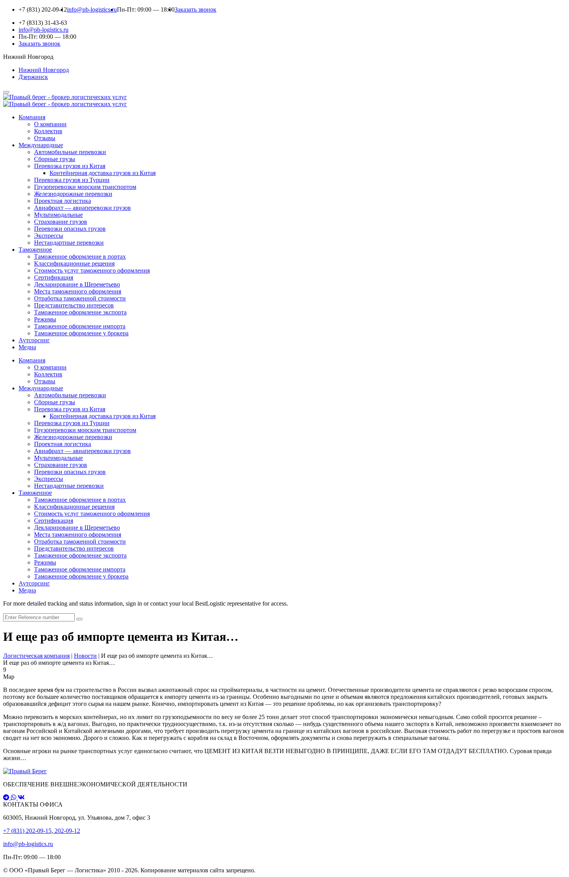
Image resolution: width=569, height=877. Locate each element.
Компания (32, 117)
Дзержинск (33, 77)
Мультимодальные (58, 214)
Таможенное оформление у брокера (81, 333)
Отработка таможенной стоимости (80, 298)
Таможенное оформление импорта (79, 326)
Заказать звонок (195, 9)
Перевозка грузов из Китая (69, 166)
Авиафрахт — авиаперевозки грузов (82, 207)
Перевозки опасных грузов (70, 228)
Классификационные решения (74, 263)
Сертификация (53, 277)
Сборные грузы (54, 159)
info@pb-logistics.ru (28, 844)
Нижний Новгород (44, 70)
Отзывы (44, 138)
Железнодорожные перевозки (73, 194)
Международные (41, 145)
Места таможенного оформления (77, 291)
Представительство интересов (74, 305)
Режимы (45, 319)
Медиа (27, 347)
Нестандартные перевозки (69, 242)
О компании (50, 124)
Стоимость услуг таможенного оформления (92, 270)
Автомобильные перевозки (70, 152)
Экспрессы (48, 235)
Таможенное (35, 249)
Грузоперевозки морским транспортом (85, 187)
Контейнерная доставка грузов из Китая (103, 173)
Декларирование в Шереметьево (77, 284)
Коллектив (48, 131)
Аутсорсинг (34, 340)
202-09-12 (66, 830)
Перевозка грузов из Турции (72, 180)
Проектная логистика (62, 200)
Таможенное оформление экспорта (80, 312)
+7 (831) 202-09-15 (27, 830)
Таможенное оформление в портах (80, 256)
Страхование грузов (60, 221)
